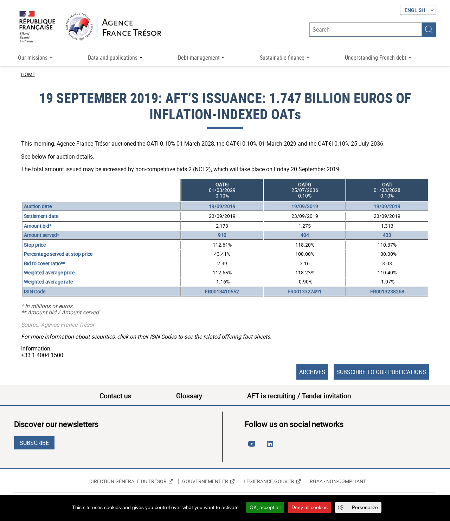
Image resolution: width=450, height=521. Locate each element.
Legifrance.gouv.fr (269, 481)
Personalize (365, 507)
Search (429, 29)
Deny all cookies (309, 507)
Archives (312, 372)
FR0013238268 (387, 291)
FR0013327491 (305, 291)
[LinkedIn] (271, 446)
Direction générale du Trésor (128, 481)
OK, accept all (265, 507)
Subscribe (34, 443)
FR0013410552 (222, 291)
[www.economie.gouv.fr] (37, 27)
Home (28, 74)
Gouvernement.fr (205, 481)
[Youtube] (253, 446)
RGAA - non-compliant (338, 481)
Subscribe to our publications (381, 372)
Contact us (115, 395)
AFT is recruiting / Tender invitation (299, 395)
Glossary (189, 395)
